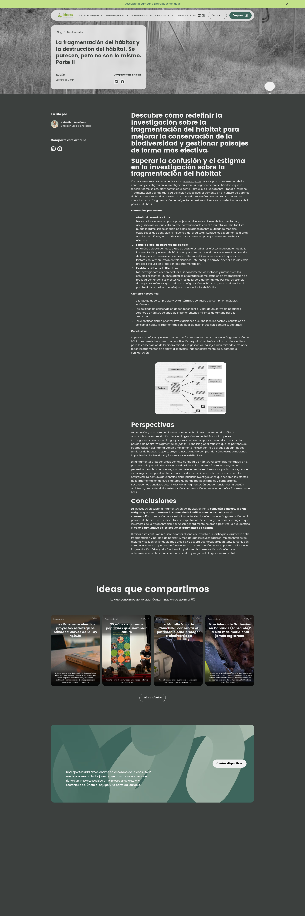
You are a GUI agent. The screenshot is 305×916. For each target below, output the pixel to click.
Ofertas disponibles (230, 763)
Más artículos (152, 697)
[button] (91, 15)
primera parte (192, 181)
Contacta (217, 15)
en (203, 15)
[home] (65, 15)
